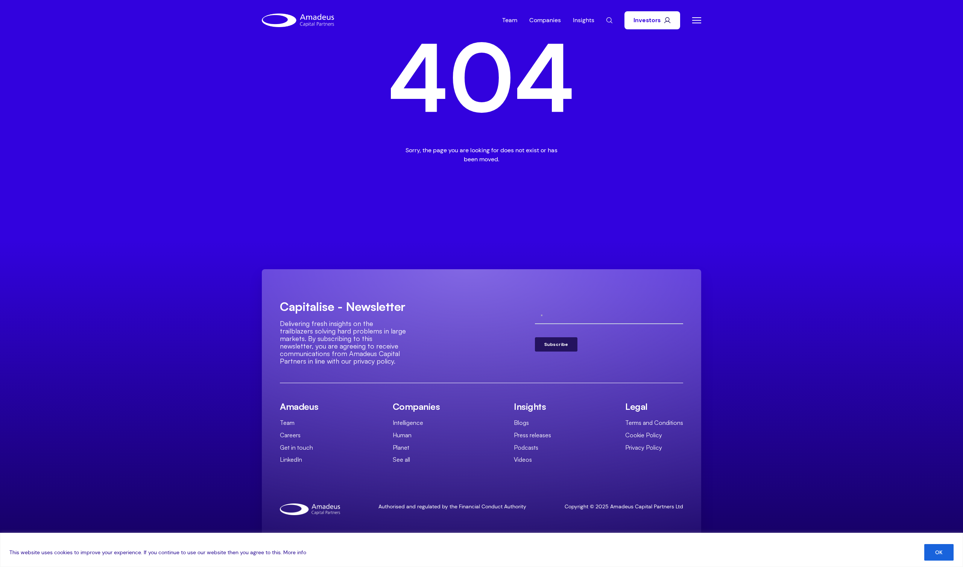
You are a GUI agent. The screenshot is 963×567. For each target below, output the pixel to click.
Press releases (532, 435)
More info (294, 552)
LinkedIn (291, 459)
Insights (583, 20)
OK (939, 552)
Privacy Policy (643, 447)
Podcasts (526, 447)
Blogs (521, 422)
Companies (545, 20)
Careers (290, 435)
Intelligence (408, 422)
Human (402, 435)
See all (401, 459)
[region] (481, 550)
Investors (647, 20)
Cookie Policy (643, 435)
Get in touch (296, 447)
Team (509, 20)
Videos (523, 459)
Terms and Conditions (654, 422)
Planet (401, 447)
